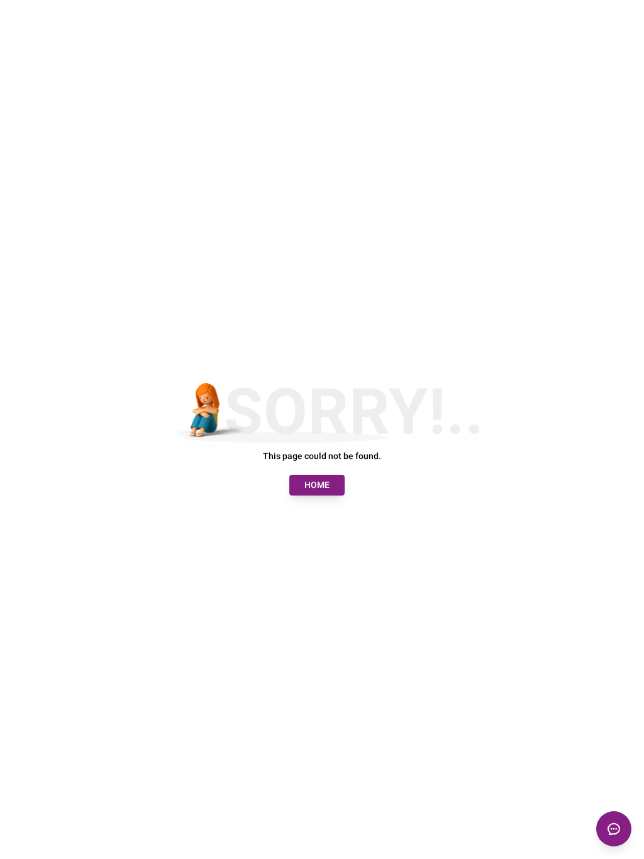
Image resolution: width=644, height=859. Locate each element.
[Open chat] (613, 828)
